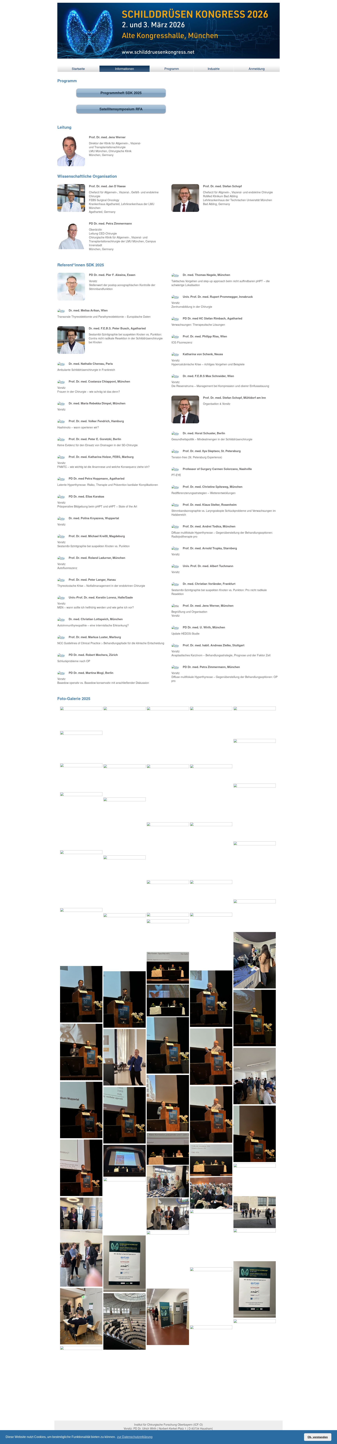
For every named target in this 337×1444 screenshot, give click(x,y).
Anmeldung (257, 68)
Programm (171, 68)
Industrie (214, 68)
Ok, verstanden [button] (318, 1437)
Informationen (124, 68)
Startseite (78, 68)
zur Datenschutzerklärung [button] (135, 1437)
